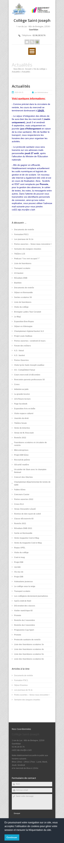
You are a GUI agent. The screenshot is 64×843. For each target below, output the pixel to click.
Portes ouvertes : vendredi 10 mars (30, 341)
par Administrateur (41, 92)
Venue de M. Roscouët (24, 433)
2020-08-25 (19, 92)
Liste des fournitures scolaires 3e (29, 644)
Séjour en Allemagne (23, 326)
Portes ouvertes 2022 (23, 499)
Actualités (16, 72)
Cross (17, 384)
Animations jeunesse (23, 581)
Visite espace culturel (23, 413)
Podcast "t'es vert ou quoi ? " (27, 259)
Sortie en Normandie (23, 533)
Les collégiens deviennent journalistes (31, 596)
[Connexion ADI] (37, 41)
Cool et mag (19, 557)
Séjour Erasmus (21, 685)
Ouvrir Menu (32, 51)
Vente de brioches (22, 428)
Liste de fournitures (22, 263)
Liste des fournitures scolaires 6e (29, 659)
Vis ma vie (18, 572)
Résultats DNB (20, 278)
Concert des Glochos (23, 477)
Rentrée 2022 (20, 438)
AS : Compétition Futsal (24, 370)
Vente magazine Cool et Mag (26, 538)
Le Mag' (17, 317)
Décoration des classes (24, 606)
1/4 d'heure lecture (22, 399)
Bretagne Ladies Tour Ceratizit (27, 312)
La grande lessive (22, 394)
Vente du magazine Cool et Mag (28, 543)
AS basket (18, 273)
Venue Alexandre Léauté (25, 509)
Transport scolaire (22, 268)
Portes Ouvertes (21, 360)
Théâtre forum (20, 423)
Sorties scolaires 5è (23, 297)
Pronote (17, 615)
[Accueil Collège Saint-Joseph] (32, 14)
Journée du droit (21, 418)
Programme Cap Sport (24, 630)
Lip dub (17, 567)
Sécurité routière (21, 465)
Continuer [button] (12, 837)
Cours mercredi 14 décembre (27, 375)
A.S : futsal (19, 350)
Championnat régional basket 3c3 (29, 331)
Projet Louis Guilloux (23, 336)
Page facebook (20, 404)
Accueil (28, 69)
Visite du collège (21, 307)
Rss (32, 41)
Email (27, 41)
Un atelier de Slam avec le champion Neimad (30, 470)
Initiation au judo (21, 389)
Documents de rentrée (24, 230)
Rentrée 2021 (20, 523)
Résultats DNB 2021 (23, 528)
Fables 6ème (19, 490)
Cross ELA (19, 504)
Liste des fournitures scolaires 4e (29, 649)
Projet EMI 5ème (21, 455)
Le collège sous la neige (24, 586)
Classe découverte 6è (24, 519)
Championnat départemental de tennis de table (32, 483)
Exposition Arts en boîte (24, 409)
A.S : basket (19, 355)
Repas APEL (19, 548)
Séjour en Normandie (23, 292)
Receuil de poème (22, 460)
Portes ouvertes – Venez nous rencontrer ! (33, 244)
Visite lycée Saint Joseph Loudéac (29, 365)
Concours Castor (21, 494)
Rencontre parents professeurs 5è (29, 379)
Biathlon (17, 283)
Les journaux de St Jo (23, 239)
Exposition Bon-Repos (24, 321)
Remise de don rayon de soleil (27, 514)
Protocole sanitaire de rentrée (27, 640)
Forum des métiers (22, 346)
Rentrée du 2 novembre (24, 620)
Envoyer (17, 813)
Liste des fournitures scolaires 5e (29, 654)
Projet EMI (18, 562)
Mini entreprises (21, 450)
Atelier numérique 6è (23, 611)
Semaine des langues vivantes (27, 249)
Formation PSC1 (21, 234)
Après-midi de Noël (22, 601)
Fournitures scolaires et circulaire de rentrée (30, 443)
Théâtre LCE (19, 254)
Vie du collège (39, 69)
